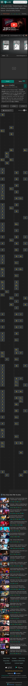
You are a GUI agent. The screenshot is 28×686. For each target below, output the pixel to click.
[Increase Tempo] (8, 35)
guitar (3, 55)
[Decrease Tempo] (2, 35)
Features (14, 658)
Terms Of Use (22, 658)
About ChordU (6, 658)
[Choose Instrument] (7, 55)
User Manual (8, 663)
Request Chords (15, 647)
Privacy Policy (6, 660)
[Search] (25, 2)
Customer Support (19, 663)
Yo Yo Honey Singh (12, 8)
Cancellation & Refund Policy (18, 660)
